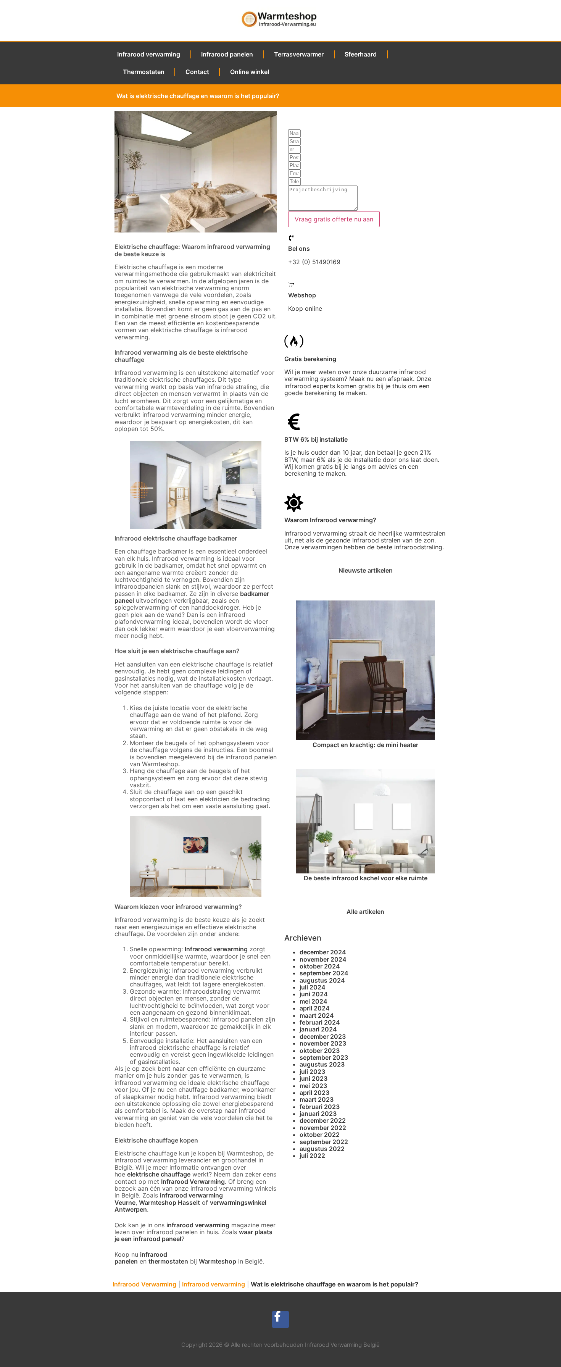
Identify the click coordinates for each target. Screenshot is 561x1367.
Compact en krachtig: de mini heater (365, 745)
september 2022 (324, 1142)
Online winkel (249, 72)
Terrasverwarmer (299, 54)
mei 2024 (313, 1001)
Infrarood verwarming (148, 54)
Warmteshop (217, 1261)
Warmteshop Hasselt (169, 1202)
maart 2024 (317, 1015)
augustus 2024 (322, 980)
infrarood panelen (140, 1258)
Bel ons (299, 248)
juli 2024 (313, 987)
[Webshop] (291, 284)
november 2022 (323, 1127)
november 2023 (323, 1043)
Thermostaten (143, 72)
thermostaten (168, 1261)
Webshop (302, 295)
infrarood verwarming (197, 1225)
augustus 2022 (322, 1148)
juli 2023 (312, 1071)
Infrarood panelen (227, 54)
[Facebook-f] (280, 1319)
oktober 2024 (320, 966)
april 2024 (315, 1008)
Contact (197, 72)
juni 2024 (314, 994)
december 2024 (323, 952)
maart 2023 (317, 1099)
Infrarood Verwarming (193, 1181)
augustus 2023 (322, 1064)
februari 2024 (320, 1022)
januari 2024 (318, 1029)
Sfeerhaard (361, 54)
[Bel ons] (291, 238)
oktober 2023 (320, 1050)
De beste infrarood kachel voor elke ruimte (365, 878)
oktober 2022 (320, 1134)
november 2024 (323, 959)
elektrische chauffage (158, 1174)
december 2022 (323, 1120)
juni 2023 (313, 1078)
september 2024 (324, 973)
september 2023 (324, 1057)
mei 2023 (313, 1085)
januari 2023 (318, 1113)
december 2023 (323, 1036)
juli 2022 (312, 1155)
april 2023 (314, 1092)
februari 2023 (320, 1106)
